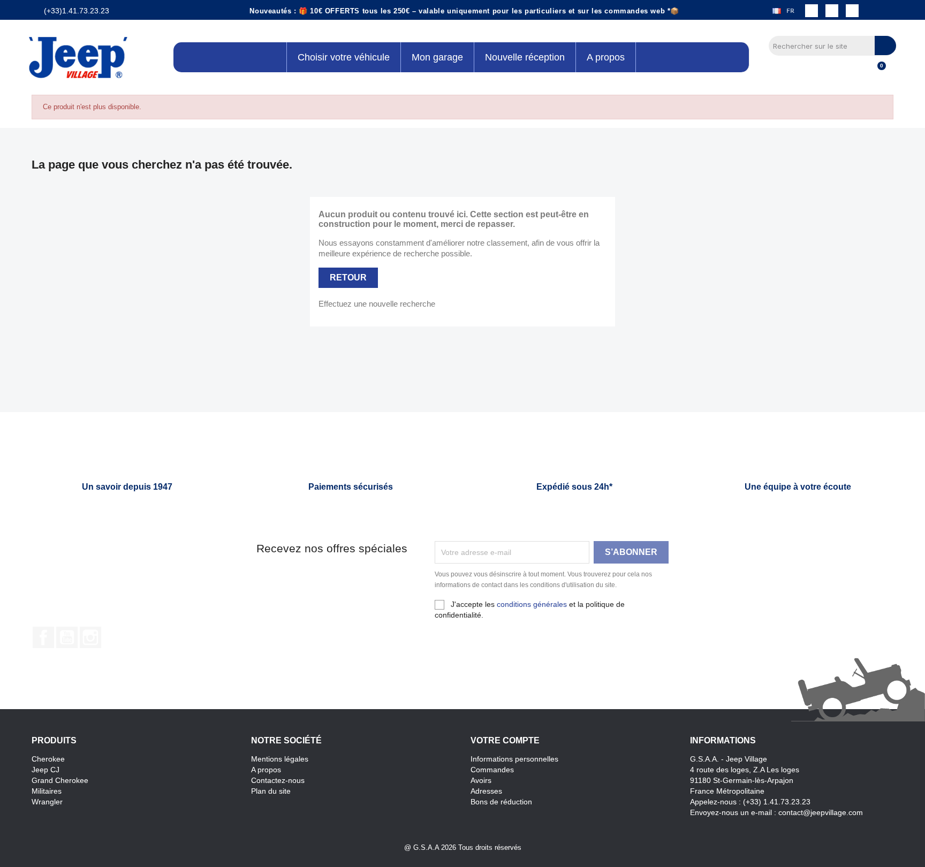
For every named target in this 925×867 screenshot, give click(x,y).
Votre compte (505, 740)
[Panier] (877, 71)
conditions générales (532, 604)
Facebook (43, 637)
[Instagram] (831, 10)
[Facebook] (811, 10)
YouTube (67, 637)
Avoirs (481, 780)
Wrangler (47, 801)
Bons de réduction (501, 801)
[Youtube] (852, 10)
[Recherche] (885, 45)
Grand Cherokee (60, 780)
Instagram (90, 637)
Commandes (492, 769)
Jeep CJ (45, 769)
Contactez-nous (278, 780)
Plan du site (271, 791)
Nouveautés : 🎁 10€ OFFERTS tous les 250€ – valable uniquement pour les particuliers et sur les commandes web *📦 (464, 11)
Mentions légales (279, 759)
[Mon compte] (859, 71)
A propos (266, 769)
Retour (348, 277)
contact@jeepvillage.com (820, 812)
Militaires (47, 791)
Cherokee (48, 759)
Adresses (486, 791)
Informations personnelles (514, 759)
